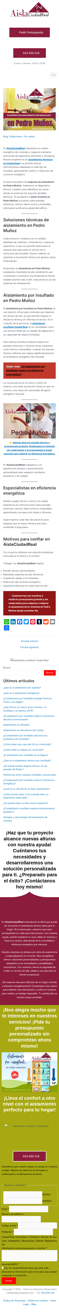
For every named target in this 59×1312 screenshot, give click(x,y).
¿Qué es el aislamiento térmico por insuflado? (27, 760)
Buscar (7, 667)
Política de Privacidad (14, 1300)
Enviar (9, 1280)
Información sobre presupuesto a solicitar (24, 1248)
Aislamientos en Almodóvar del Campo (23, 730)
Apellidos (47, 1201)
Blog (5, 136)
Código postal (10, 1225)
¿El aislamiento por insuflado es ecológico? (25, 755)
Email (5, 1209)
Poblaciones (15, 136)
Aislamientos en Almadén (16, 724)
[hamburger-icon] (53, 75)
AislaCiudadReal (16, 148)
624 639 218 (47, 1293)
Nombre (46, 1194)
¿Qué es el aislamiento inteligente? (21, 693)
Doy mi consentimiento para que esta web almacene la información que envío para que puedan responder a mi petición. (29, 1272)
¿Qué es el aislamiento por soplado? (22, 687)
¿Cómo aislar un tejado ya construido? (23, 749)
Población (8, 1232)
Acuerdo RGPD (10, 1264)
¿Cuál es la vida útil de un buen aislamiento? (26, 789)
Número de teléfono (13, 1214)
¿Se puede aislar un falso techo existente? (25, 803)
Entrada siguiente (29, 647)
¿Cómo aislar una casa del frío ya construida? (27, 744)
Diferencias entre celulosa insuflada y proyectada (29, 774)
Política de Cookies (38, 1300)
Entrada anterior (29, 641)
